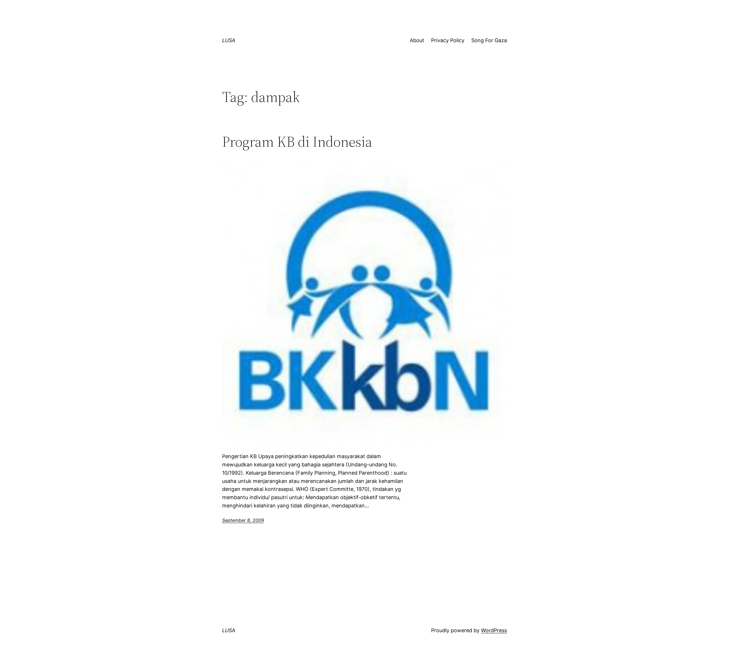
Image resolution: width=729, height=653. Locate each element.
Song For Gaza (489, 40)
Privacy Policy (447, 40)
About (417, 40)
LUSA (228, 40)
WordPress (494, 630)
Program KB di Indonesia (297, 141)
